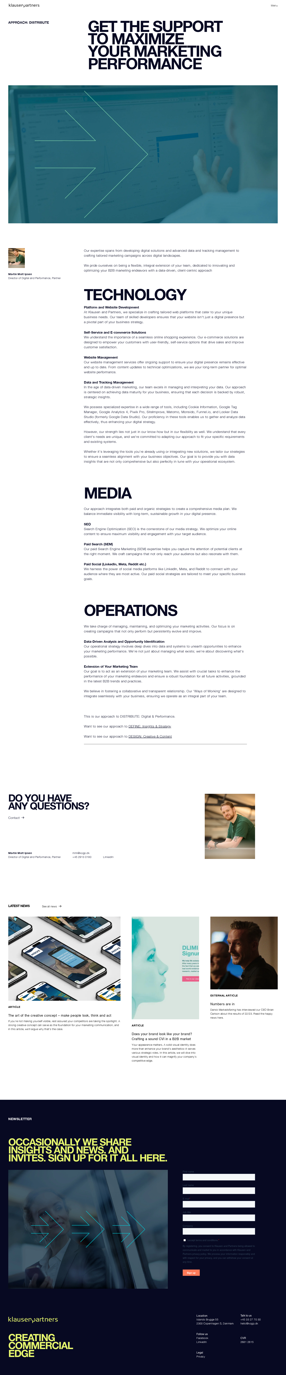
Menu (274, 5)
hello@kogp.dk (249, 1323)
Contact (14, 818)
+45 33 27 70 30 (250, 1319)
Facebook (202, 1337)
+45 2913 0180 (81, 856)
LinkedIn (108, 856)
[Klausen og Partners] (74, 5)
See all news (49, 906)
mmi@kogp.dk (81, 852)
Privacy (200, 1356)
